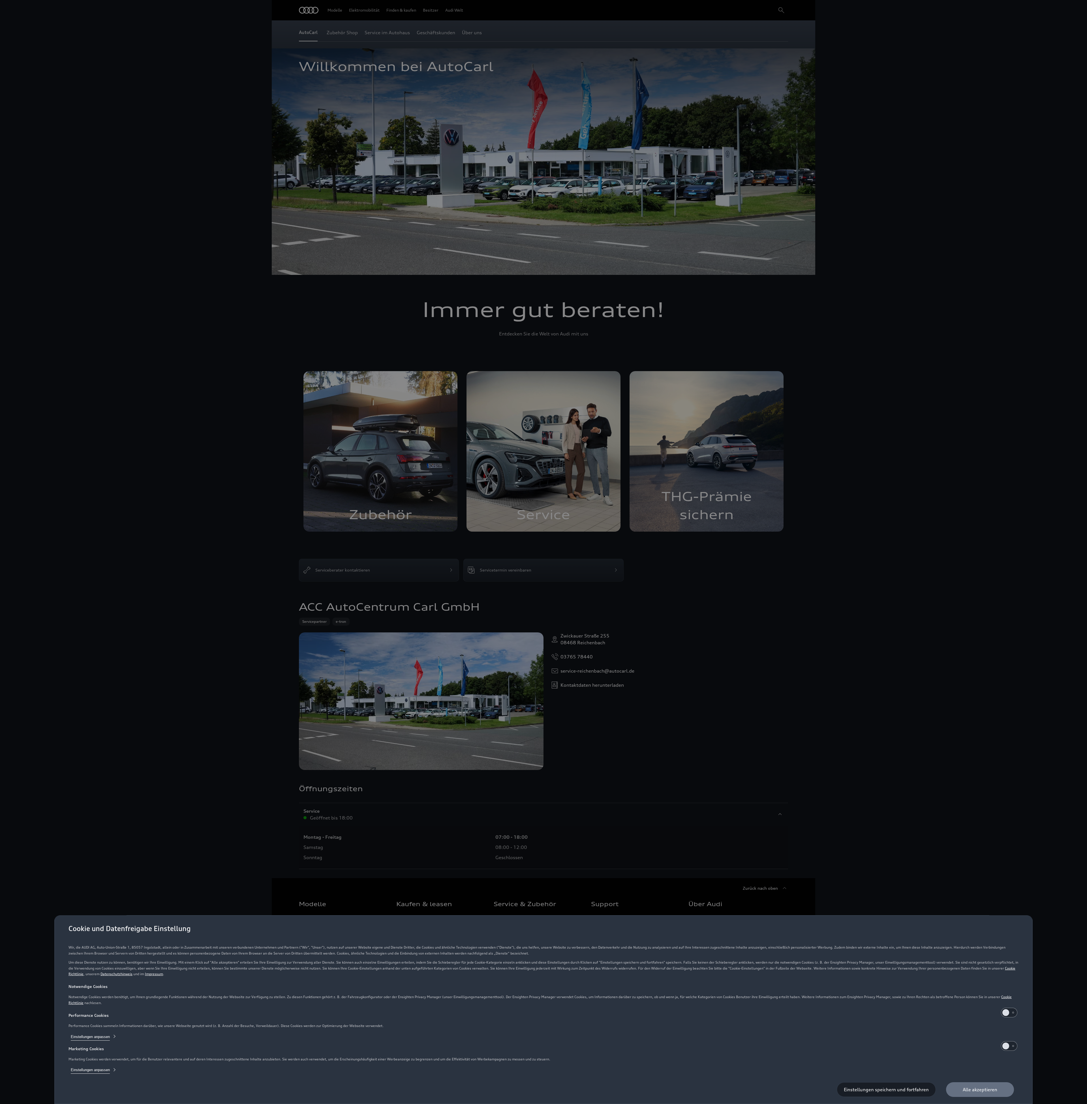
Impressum (154, 974)
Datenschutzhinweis (116, 974)
